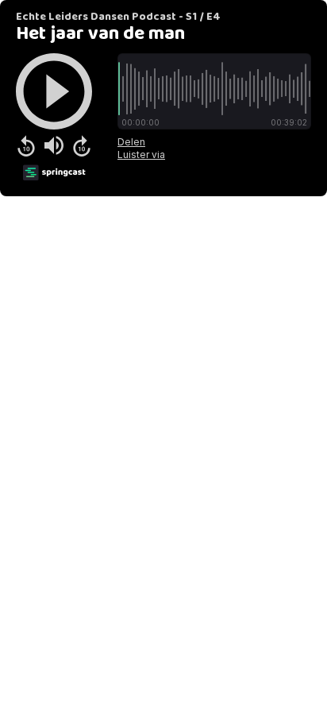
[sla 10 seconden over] (81, 145)
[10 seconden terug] (26, 145)
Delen (131, 142)
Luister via (141, 154)
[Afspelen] (54, 91)
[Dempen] (54, 145)
